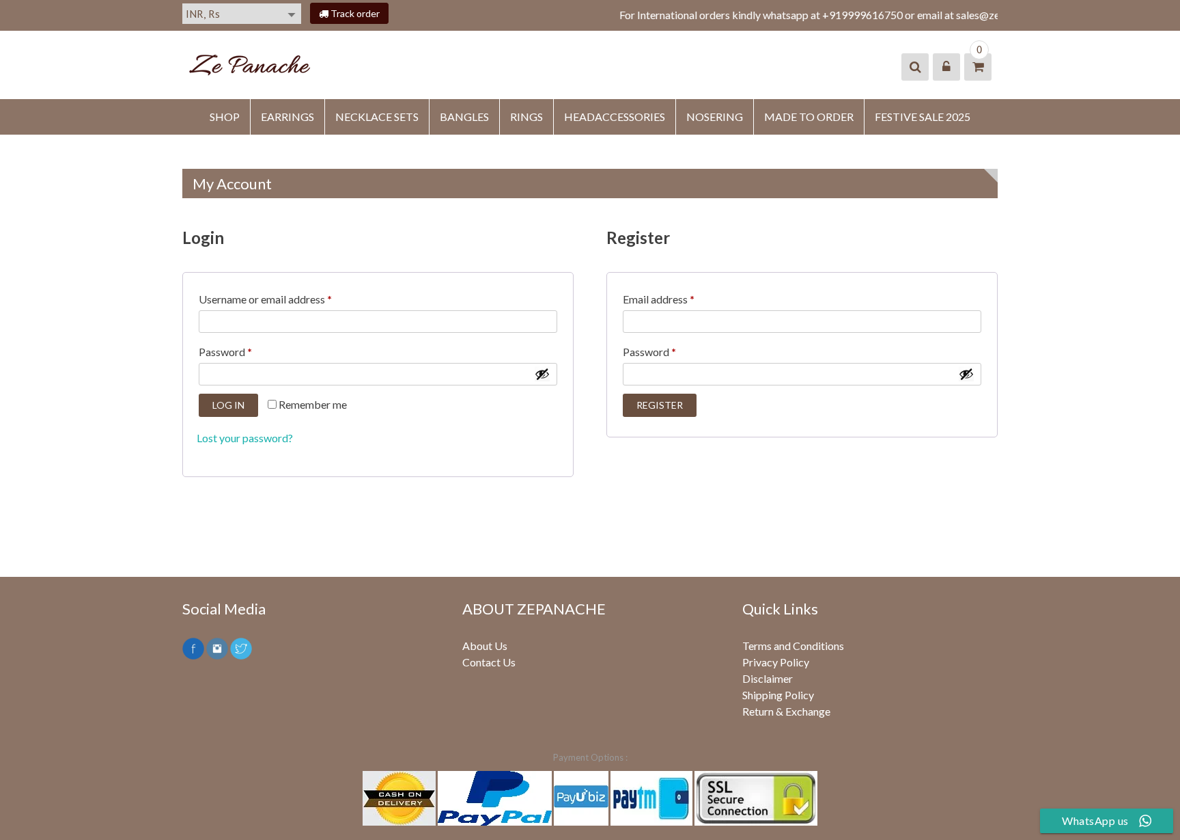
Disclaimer (767, 678)
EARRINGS (287, 116)
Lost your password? (245, 437)
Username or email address (268, 301)
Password (228, 353)
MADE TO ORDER (809, 116)
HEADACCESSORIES (614, 116)
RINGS (526, 116)
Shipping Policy (778, 694)
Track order (354, 13)
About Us (484, 645)
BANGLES (464, 116)
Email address (662, 301)
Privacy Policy (775, 661)
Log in (228, 405)
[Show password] (542, 373)
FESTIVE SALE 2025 (922, 116)
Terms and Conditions (793, 645)
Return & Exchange (786, 711)
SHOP (225, 116)
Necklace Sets (377, 116)
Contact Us (489, 661)
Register (659, 405)
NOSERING (714, 116)
